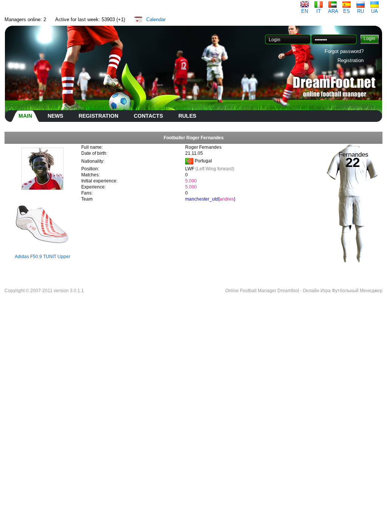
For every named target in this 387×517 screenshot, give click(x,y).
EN (304, 11)
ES (346, 11)
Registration (350, 60)
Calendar (156, 19)
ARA (333, 11)
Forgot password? (344, 51)
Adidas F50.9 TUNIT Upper (42, 256)
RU (360, 11)
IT (318, 11)
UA (374, 11)
